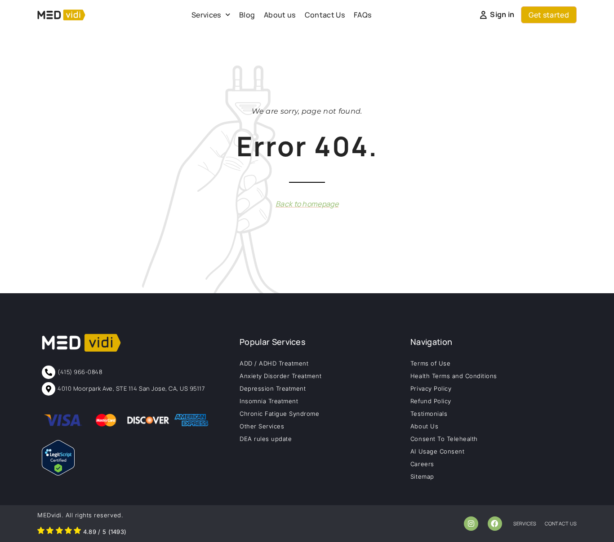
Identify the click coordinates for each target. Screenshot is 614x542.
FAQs (362, 15)
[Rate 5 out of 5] (77, 532)
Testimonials (428, 413)
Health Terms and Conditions (453, 375)
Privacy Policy (430, 388)
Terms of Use (430, 363)
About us (280, 15)
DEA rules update (266, 438)
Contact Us (325, 15)
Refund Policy (430, 401)
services (525, 523)
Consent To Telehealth (444, 438)
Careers (422, 463)
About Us (424, 426)
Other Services (262, 426)
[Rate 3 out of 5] (59, 532)
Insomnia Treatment (269, 401)
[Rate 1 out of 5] (40, 532)
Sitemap (422, 476)
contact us (561, 523)
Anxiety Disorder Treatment (281, 375)
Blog (247, 15)
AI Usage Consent (437, 451)
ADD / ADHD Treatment (274, 363)
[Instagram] (471, 523)
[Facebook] (495, 523)
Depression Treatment (273, 388)
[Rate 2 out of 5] (49, 532)
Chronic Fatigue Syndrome (279, 413)
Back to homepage (307, 204)
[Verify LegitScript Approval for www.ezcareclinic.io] (58, 473)
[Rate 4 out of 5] (68, 532)
